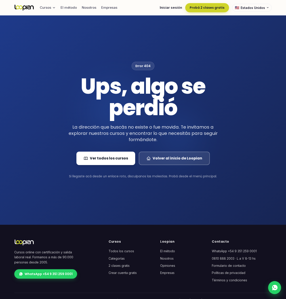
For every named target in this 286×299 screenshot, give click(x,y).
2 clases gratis (119, 265)
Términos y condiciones (229, 280)
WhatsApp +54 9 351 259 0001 (49, 274)
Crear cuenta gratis (123, 273)
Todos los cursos (121, 251)
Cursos (45, 7)
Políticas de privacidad (228, 273)
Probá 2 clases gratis (207, 7)
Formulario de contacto (229, 265)
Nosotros (89, 7)
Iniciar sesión (171, 7)
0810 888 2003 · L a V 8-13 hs (234, 258)
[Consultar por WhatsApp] (274, 287)
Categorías (117, 258)
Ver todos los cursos (109, 158)
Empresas (109, 7)
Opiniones (167, 265)
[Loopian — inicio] (24, 7)
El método (69, 7)
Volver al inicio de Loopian (177, 158)
